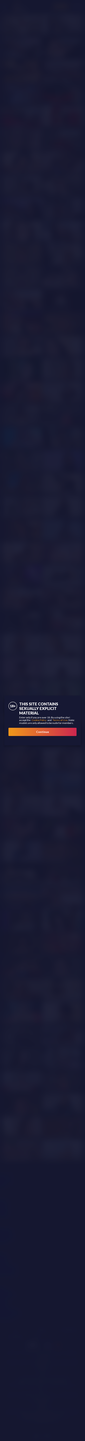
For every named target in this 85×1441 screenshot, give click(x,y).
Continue (42, 732)
